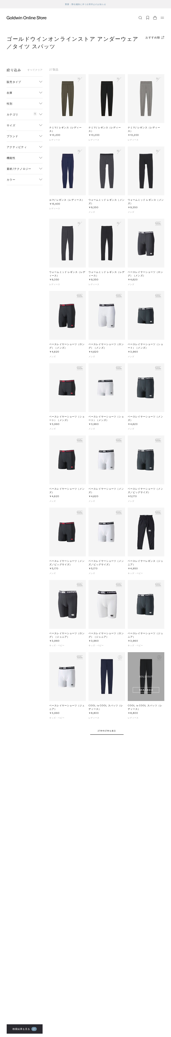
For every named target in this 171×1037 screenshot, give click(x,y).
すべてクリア (35, 70)
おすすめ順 (152, 37)
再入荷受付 (147, 690)
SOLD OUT (146, 676)
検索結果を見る (24, 1028)
